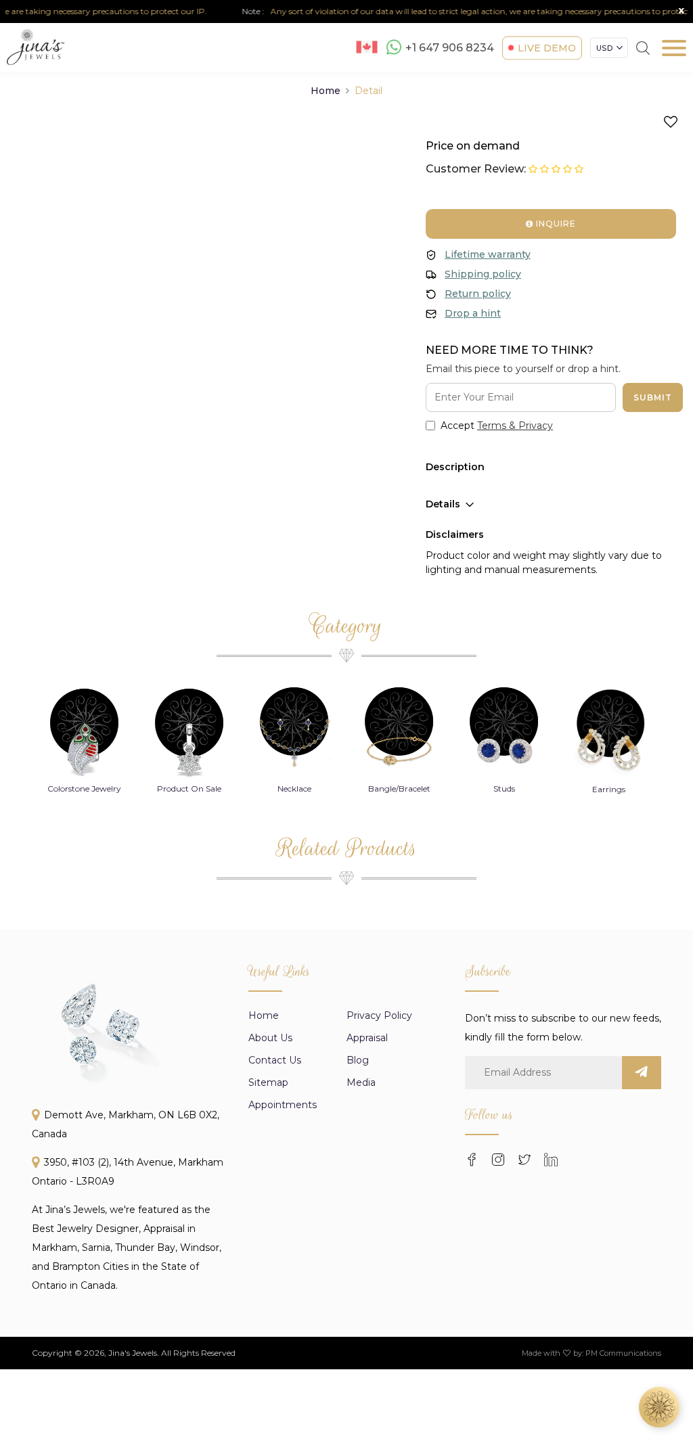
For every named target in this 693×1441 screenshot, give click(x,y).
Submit (652, 397)
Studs (504, 788)
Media (361, 1082)
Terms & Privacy (515, 425)
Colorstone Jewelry (84, 788)
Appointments (282, 1105)
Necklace (294, 788)
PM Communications (623, 1353)
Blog (357, 1060)
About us (270, 1038)
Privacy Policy (379, 1015)
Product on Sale (189, 788)
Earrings (608, 789)
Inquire (554, 224)
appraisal (367, 1038)
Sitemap (268, 1082)
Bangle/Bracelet (399, 788)
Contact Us (274, 1060)
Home (325, 91)
